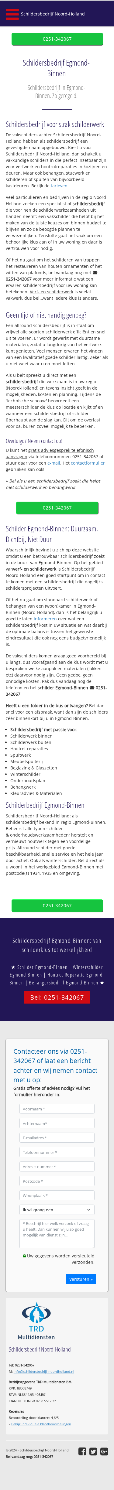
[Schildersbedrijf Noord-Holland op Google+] (104, 1451)
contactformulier (88, 463)
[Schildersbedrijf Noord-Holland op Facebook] (82, 1451)
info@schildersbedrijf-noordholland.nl (44, 1371)
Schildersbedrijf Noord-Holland (53, 14)
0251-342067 (57, 39)
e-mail (53, 463)
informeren (45, 619)
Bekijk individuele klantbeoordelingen (41, 1424)
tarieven (59, 186)
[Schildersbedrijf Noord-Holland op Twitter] (93, 1451)
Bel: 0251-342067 (57, 997)
